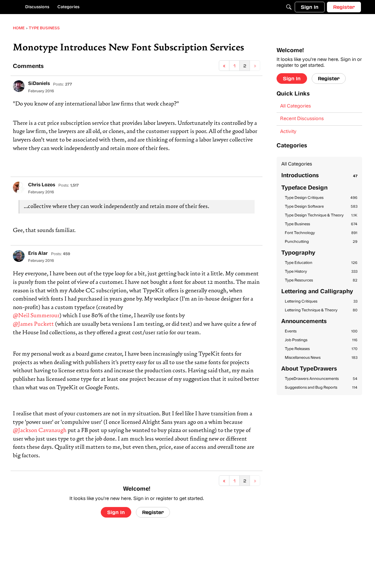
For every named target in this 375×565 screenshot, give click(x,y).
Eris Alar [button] (38, 253)
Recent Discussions (302, 119)
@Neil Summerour (36, 316)
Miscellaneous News (321, 358)
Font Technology (321, 233)
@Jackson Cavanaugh (40, 430)
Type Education (321, 263)
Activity (288, 131)
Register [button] (153, 512)
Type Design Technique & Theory (321, 215)
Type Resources (321, 280)
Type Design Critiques (321, 198)
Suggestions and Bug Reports (321, 388)
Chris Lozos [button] (41, 185)
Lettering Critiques (321, 301)
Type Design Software (321, 207)
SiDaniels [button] (39, 83)
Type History (321, 272)
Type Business (321, 224)
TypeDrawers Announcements (321, 379)
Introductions (319, 176)
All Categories (295, 106)
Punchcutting (321, 242)
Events (321, 331)
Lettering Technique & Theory (321, 310)
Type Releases (321, 349)
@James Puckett (33, 324)
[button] (19, 86)
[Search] (289, 7)
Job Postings (321, 340)
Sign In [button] (116, 512)
